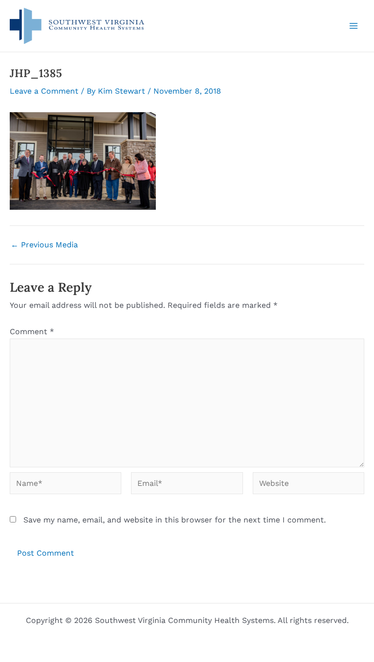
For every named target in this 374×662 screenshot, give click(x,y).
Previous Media (44, 245)
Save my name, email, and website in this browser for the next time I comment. (174, 519)
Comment (32, 331)
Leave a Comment (44, 91)
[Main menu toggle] (353, 26)
